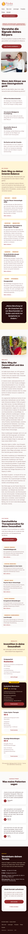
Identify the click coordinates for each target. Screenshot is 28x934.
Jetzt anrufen (14, 901)
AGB (15, 930)
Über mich (8, 9)
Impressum (4, 930)
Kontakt (8, 12)
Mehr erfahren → (8, 215)
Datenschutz (10, 930)
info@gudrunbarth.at (11, 873)
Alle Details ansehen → (9, 539)
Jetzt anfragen (14, 677)
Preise (3, 12)
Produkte (23, 9)
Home (3, 9)
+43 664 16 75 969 (11, 870)
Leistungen (16, 9)
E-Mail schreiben (14, 906)
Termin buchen (14, 704)
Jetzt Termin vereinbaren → (9, 15)
